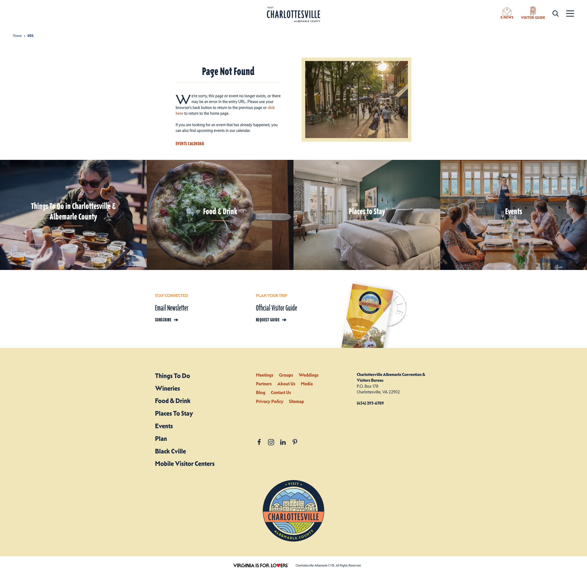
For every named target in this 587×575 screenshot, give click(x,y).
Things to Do (172, 376)
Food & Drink (173, 401)
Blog (260, 392)
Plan (161, 438)
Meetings (264, 375)
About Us (286, 383)
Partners (264, 383)
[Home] (293, 14)
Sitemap (296, 401)
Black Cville (170, 451)
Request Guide (268, 319)
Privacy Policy (269, 401)
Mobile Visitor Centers (185, 463)
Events (164, 426)
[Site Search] (555, 13)
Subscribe (163, 319)
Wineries (167, 388)
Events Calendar (190, 143)
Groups (286, 375)
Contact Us (281, 392)
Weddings (308, 375)
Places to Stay (174, 413)
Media (307, 383)
